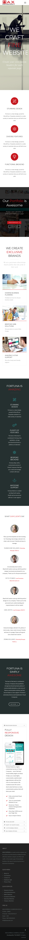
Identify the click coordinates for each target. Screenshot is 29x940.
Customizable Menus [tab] (12, 828)
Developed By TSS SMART (13, 935)
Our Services (7, 875)
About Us (6, 873)
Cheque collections (9, 901)
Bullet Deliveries (8, 894)
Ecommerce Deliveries (9, 896)
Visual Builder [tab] (10, 821)
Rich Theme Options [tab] (11, 831)
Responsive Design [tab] (11, 725)
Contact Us (7, 877)
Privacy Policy (7, 882)
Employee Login (8, 879)
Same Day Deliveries (9, 898)
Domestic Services (8, 890)
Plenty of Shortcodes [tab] (12, 825)
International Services (9, 892)
